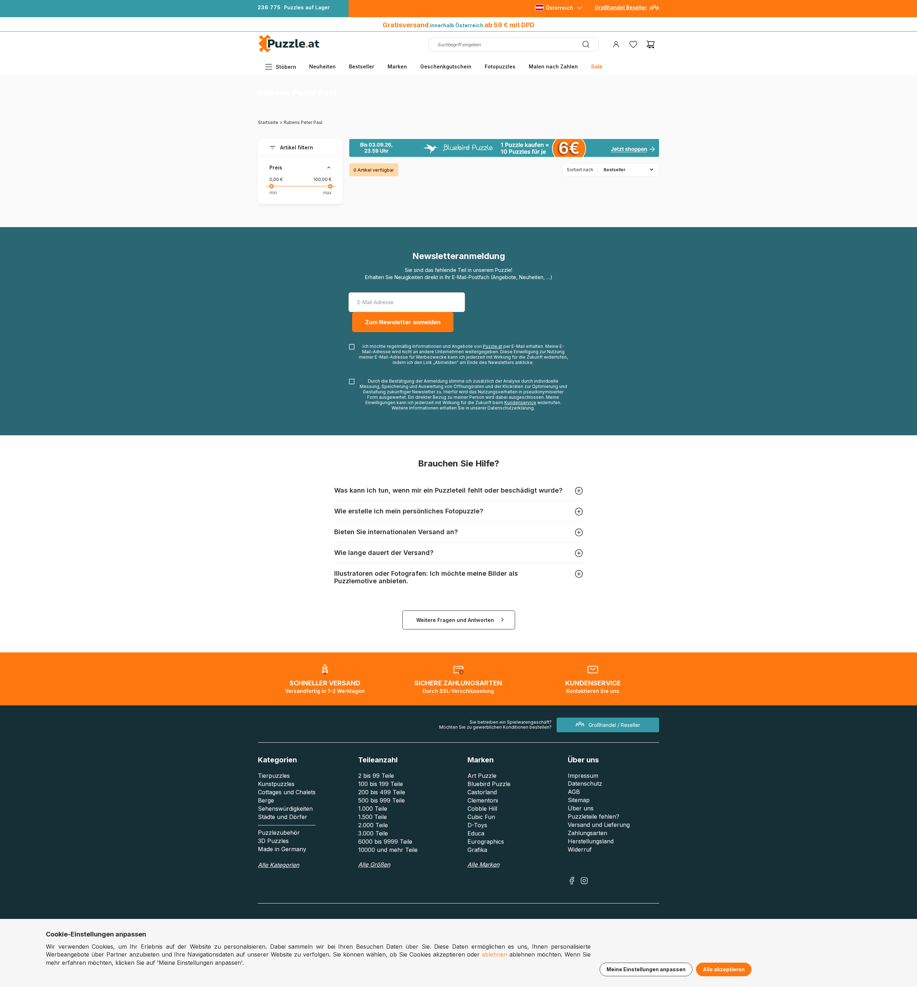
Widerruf (580, 849)
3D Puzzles (273, 840)
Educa (475, 833)
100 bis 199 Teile (380, 783)
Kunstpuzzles (276, 783)
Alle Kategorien (278, 864)
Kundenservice (520, 402)
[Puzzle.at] (289, 51)
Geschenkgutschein (445, 66)
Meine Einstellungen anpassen (646, 969)
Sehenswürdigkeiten (285, 808)
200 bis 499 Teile (381, 792)
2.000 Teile (373, 825)
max (327, 192)
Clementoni (482, 800)
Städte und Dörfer (282, 816)
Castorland (482, 792)
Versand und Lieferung (599, 824)
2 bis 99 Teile (376, 775)
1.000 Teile (372, 808)
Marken (397, 66)
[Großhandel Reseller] (654, 10)
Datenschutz (585, 783)
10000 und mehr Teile (388, 849)
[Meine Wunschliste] (633, 44)
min (273, 192)
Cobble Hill (482, 808)
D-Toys (477, 825)
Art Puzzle (481, 775)
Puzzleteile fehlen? (593, 816)
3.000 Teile (373, 833)
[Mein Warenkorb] (650, 44)
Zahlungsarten (587, 833)
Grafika (477, 849)
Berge (266, 800)
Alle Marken (483, 864)
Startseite (268, 122)
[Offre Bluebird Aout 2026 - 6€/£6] (504, 148)
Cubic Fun (481, 816)
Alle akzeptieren (724, 969)
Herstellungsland (591, 841)
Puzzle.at (492, 346)
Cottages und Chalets (287, 792)
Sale (596, 66)
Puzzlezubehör (279, 832)
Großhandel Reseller (621, 7)
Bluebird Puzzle (488, 783)
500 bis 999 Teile (381, 800)
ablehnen (494, 954)
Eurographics (485, 841)
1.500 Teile (372, 816)
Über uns (581, 808)
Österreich (559, 8)
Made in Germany (282, 849)
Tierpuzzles (274, 775)
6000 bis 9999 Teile (385, 841)
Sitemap (579, 800)
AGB (574, 791)
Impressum (583, 775)
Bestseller (361, 66)
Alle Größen (374, 864)
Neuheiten (322, 66)
